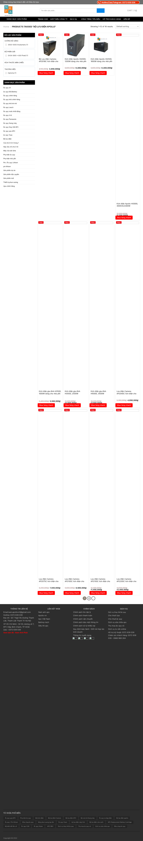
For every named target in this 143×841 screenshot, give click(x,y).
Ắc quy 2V (7, 88)
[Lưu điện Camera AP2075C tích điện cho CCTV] (50, 492)
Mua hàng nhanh (46, 73)
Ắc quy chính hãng (10, 95)
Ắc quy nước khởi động (11, 111)
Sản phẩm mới (8, 178)
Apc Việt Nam (44, 619)
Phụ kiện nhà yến (9, 158)
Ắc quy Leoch (8, 107)
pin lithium (7, 166)
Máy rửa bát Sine (9, 151)
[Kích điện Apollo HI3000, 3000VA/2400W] (128, 117)
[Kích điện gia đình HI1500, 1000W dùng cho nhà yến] (50, 305)
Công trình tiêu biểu (90, 19)
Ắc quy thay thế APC (11, 127)
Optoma (12, 73)
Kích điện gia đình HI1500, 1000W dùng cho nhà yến (50, 392)
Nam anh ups (43, 612)
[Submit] (101, 10)
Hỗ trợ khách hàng (112, 19)
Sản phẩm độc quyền (11, 174)
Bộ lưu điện (7, 139)
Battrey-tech (43, 622)
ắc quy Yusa (7, 135)
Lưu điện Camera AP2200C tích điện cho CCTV (126, 581)
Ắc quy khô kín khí (10, 103)
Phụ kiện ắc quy (9, 155)
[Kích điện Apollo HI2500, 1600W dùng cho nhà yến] (102, 45)
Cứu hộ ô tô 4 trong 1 (11, 143)
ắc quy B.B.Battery (10, 92)
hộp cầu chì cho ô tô (10, 147)
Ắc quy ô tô (7, 115)
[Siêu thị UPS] (20, 10)
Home (6, 26)
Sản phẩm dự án (9, 170)
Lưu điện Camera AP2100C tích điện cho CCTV (74, 581)
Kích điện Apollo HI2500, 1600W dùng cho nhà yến (101, 60)
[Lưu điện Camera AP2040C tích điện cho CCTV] (128, 305)
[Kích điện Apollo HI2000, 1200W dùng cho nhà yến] (76, 45)
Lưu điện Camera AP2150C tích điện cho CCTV (100, 581)
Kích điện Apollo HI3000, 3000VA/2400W (127, 205)
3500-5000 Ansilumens (18, 45)
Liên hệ (126, 19)
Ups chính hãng (9, 186)
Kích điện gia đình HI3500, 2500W (72, 392)
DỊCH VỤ (73, 19)
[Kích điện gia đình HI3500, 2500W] (76, 305)
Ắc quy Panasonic (9, 119)
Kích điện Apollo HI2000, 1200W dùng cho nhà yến (75, 60)
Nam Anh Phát (21, 632)
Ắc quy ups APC (9, 131)
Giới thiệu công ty (58, 19)
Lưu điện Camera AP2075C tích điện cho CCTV (49, 581)
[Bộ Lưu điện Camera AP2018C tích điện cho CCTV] (50, 45)
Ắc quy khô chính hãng (11, 99)
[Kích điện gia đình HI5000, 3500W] (102, 305)
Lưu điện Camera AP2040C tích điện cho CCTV (126, 393)
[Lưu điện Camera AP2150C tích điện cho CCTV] (102, 492)
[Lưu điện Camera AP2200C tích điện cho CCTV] (128, 492)
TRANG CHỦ (43, 19)
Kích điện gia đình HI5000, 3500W (98, 392)
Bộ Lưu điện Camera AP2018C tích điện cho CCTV (48, 61)
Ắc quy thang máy (10, 123)
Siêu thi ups (43, 626)
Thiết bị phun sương (10, 182)
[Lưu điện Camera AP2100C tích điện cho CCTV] (76, 492)
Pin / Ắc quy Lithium (10, 162)
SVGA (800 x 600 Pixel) (18, 55)
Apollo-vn (42, 615)
